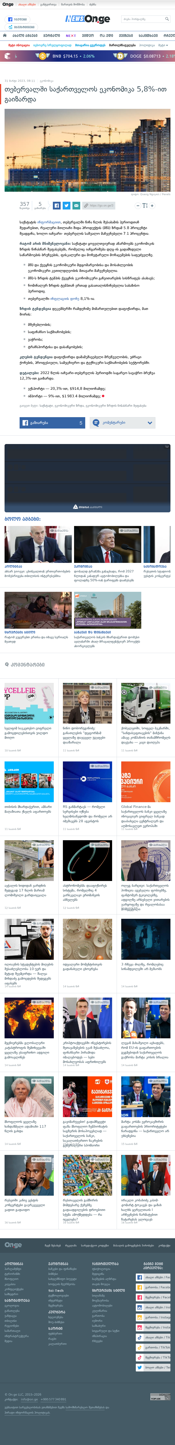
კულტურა (56, 1312)
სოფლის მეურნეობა (61, 1284)
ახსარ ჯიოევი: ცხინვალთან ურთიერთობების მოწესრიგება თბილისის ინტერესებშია (37, 552)
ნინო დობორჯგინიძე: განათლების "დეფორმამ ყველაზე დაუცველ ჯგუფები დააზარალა (87, 717)
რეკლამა (71, 1245)
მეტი (161, 45)
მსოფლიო (11, 1279)
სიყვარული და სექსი (105, 1331)
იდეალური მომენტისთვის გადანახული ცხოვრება (87, 953)
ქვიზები (126, 36)
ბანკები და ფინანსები (62, 1269)
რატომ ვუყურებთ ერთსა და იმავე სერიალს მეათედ (37, 618)
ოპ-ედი (106, 36)
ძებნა (92, 4)
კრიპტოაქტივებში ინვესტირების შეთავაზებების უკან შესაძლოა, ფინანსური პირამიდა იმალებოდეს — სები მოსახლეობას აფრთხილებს (87, 1032)
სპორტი (55, 1328)
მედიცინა (98, 1274)
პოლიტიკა (147, 45)
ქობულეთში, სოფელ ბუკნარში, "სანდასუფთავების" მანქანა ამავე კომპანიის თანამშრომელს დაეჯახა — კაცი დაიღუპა (146, 717)
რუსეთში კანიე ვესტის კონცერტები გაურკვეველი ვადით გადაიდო (29, 1189)
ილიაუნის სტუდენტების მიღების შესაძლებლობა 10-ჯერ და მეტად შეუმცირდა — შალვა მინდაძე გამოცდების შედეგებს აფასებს (29, 953)
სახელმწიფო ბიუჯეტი (62, 1279)
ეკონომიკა (47, 80)
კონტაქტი (164, 1245)
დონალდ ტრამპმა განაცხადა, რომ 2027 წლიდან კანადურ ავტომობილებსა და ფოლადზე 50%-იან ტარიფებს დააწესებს (106, 554)
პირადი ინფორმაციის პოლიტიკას (27, 1412)
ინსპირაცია (99, 1336)
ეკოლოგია (12, 1305)
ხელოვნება (55, 1317)
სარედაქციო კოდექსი (95, 1245)
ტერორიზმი (12, 1274)
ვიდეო (88, 36)
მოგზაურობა (100, 1300)
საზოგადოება (17, 1300)
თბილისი (11, 1320)
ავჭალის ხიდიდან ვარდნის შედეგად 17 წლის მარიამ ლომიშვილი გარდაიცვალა (29, 875)
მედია (8, 1341)
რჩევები (97, 1341)
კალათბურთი (57, 1343)
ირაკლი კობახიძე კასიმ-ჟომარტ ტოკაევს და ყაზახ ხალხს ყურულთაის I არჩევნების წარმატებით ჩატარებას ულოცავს (146, 1189)
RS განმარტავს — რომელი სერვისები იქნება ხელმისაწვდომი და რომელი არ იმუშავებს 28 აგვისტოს (87, 796)
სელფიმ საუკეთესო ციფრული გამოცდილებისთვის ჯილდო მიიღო (29, 717)
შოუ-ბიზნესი (56, 1322)
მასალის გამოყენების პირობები (133, 1245)
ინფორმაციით (49, 222)
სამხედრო (11, 1294)
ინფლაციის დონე (64, 298)
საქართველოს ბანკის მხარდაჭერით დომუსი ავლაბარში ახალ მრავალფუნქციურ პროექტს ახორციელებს (106, 620)
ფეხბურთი (55, 1333)
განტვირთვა (48, 4)
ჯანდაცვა (11, 1315)
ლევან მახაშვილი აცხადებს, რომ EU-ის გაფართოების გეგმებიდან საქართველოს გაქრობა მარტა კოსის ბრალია (146, 1032)
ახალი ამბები (27, 4)
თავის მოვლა (101, 1284)
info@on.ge (29, 1399)
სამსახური (99, 1326)
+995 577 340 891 (53, 1399)
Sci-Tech (56, 1290)
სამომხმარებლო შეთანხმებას (85, 1407)
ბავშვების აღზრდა (104, 1279)
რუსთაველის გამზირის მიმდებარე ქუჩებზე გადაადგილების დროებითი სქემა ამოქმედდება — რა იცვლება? (87, 1189)
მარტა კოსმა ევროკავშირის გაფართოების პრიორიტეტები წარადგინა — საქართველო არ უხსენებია (146, 1111)
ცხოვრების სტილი (108, 1290)
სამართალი (12, 1331)
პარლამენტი (13, 1269)
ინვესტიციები (23, 27)
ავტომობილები (102, 1305)
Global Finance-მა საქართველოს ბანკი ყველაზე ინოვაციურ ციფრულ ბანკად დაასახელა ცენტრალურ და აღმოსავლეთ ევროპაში (146, 796)
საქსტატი (46, 406)
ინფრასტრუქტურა (17, 1336)
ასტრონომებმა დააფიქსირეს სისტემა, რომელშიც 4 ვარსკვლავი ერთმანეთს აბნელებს (87, 875)
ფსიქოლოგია (101, 1269)
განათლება (12, 1310)
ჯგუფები (20, 19)
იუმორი (97, 1320)
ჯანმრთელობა (105, 1264)
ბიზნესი (53, 1274)
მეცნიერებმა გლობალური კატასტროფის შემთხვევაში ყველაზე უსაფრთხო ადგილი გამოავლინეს (29, 1032)
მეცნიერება (55, 1305)
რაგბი (52, 1338)
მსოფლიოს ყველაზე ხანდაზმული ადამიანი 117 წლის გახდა (29, 1111)
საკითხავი (148, 36)
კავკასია (10, 1284)
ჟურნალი (51, 36)
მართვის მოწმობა (73, 4)
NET (71, 36)
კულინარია (99, 1310)
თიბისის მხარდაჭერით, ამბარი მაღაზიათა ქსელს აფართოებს (29, 796)
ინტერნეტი (55, 1300)
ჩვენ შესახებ (53, 1245)
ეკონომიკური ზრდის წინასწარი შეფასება (116, 406)
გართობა (98, 1315)
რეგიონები (12, 1326)
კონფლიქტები (14, 1289)
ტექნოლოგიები (58, 1295)
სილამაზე (98, 1295)
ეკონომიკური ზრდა (69, 406)
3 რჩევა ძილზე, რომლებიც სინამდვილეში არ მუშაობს (146, 953)
